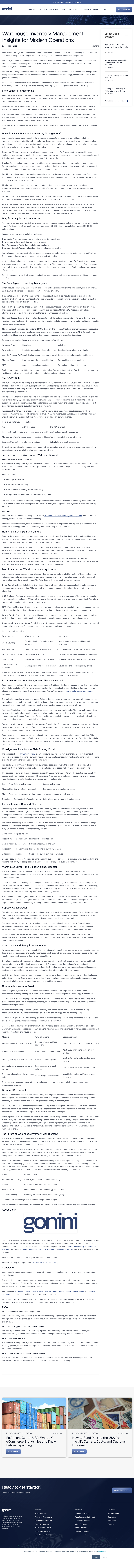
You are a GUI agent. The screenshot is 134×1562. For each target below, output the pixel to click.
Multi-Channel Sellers (43, 1531)
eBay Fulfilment (81, 1524)
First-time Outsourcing (43, 1517)
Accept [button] (96, 1557)
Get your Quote (113, 1513)
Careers (110, 1524)
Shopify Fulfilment (82, 1513)
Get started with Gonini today (45, 1262)
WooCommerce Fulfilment (85, 1517)
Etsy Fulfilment (80, 1528)
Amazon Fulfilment (82, 1521)
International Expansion (44, 1521)
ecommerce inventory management (78, 691)
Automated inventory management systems (63, 515)
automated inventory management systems (33, 1291)
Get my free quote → (122, 1490)
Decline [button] (105, 1557)
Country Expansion (42, 1524)
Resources (112, 1521)
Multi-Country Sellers (43, 1528)
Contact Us (112, 1517)
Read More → (13, 1451)
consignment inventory (25, 754)
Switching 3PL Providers (44, 1535)
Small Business (40, 1513)
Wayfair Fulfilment (82, 1531)
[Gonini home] (9, 9)
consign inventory (65, 1249)
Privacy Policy (102, 1551)
